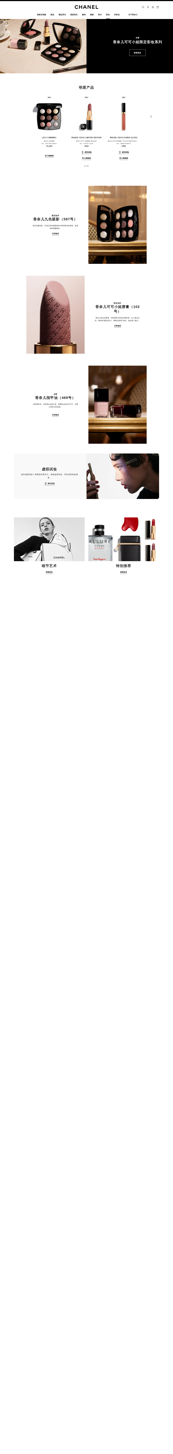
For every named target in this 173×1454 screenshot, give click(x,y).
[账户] (148, 6)
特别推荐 (123, 566)
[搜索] (143, 6)
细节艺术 (49, 566)
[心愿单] (152, 6)
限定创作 (117, 312)
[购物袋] (157, 6)
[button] (52, 15)
